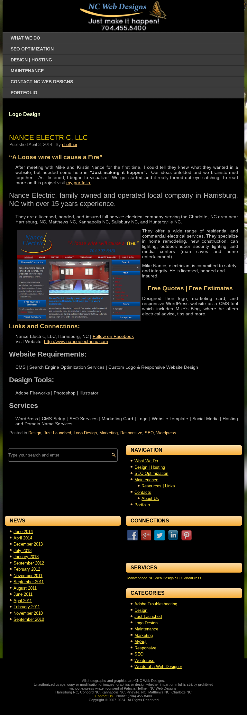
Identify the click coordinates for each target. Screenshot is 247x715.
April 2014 (23, 538)
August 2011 (25, 588)
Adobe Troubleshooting (155, 604)
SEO (149, 432)
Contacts (142, 492)
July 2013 (23, 550)
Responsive (131, 432)
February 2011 (27, 606)
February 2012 (27, 569)
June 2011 (23, 594)
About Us (150, 498)
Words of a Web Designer (158, 666)
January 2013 (26, 556)
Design (34, 432)
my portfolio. (78, 182)
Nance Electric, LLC (48, 137)
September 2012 (29, 563)
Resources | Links (158, 486)
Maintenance (27, 70)
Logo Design (85, 432)
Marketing (108, 432)
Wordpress (166, 432)
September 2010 (29, 619)
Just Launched (57, 432)
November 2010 (28, 613)
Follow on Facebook (113, 336)
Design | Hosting (31, 59)
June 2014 (23, 531)
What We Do (25, 38)
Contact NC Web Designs (42, 81)
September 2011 (29, 581)
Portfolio (24, 92)
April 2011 (23, 600)
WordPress (192, 578)
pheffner (69, 144)
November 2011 (28, 575)
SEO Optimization (32, 48)
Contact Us (104, 696)
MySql (140, 641)
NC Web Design (161, 578)
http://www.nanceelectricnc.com (76, 341)
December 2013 (28, 544)
